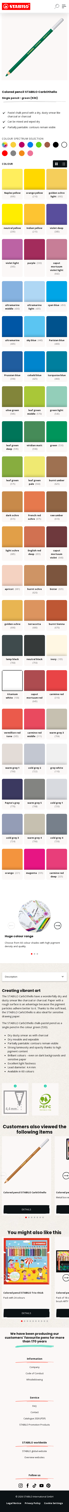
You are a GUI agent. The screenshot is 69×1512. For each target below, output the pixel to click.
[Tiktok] (34, 1485)
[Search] (57, 6)
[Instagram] (21, 1485)
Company (34, 1367)
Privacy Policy (33, 1503)
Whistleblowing (34, 1379)
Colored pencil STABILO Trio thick (23, 1292)
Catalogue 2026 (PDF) (34, 1418)
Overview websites (34, 1457)
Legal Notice (13, 1503)
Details (26, 1209)
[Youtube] (41, 1485)
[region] (34, 47)
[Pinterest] (48, 1485)
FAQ (34, 1406)
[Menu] (64, 6)
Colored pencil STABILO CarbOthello (24, 1192)
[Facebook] (27, 1485)
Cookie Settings (53, 1503)
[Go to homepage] (19, 6)
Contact (35, 1412)
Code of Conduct (35, 1373)
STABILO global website (34, 1451)
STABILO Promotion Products (34, 1424)
